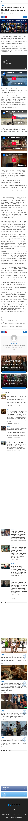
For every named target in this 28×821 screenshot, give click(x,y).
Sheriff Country (11, 325)
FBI (21, 319)
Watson (19, 327)
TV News (2, 5)
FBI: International (4, 320)
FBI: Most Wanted (12, 320)
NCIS (6, 323)
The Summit (11, 327)
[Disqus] (14, 471)
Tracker (16, 327)
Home (7, 817)
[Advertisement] (14, 618)
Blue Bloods (5, 319)
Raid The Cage (4, 325)
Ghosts (16, 322)
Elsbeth (12, 319)
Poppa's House (22, 323)
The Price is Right (4, 327)
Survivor (16, 325)
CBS (9, 319)
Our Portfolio (18, 817)
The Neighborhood (18, 326)
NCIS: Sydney (16, 323)
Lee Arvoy (7, 13)
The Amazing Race (4, 326)
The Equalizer (11, 326)
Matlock (2, 323)
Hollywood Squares (22, 322)
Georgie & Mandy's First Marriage (7, 322)
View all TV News (13, 598)
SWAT (20, 325)
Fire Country (18, 320)
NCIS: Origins (10, 323)
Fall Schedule (17, 319)
